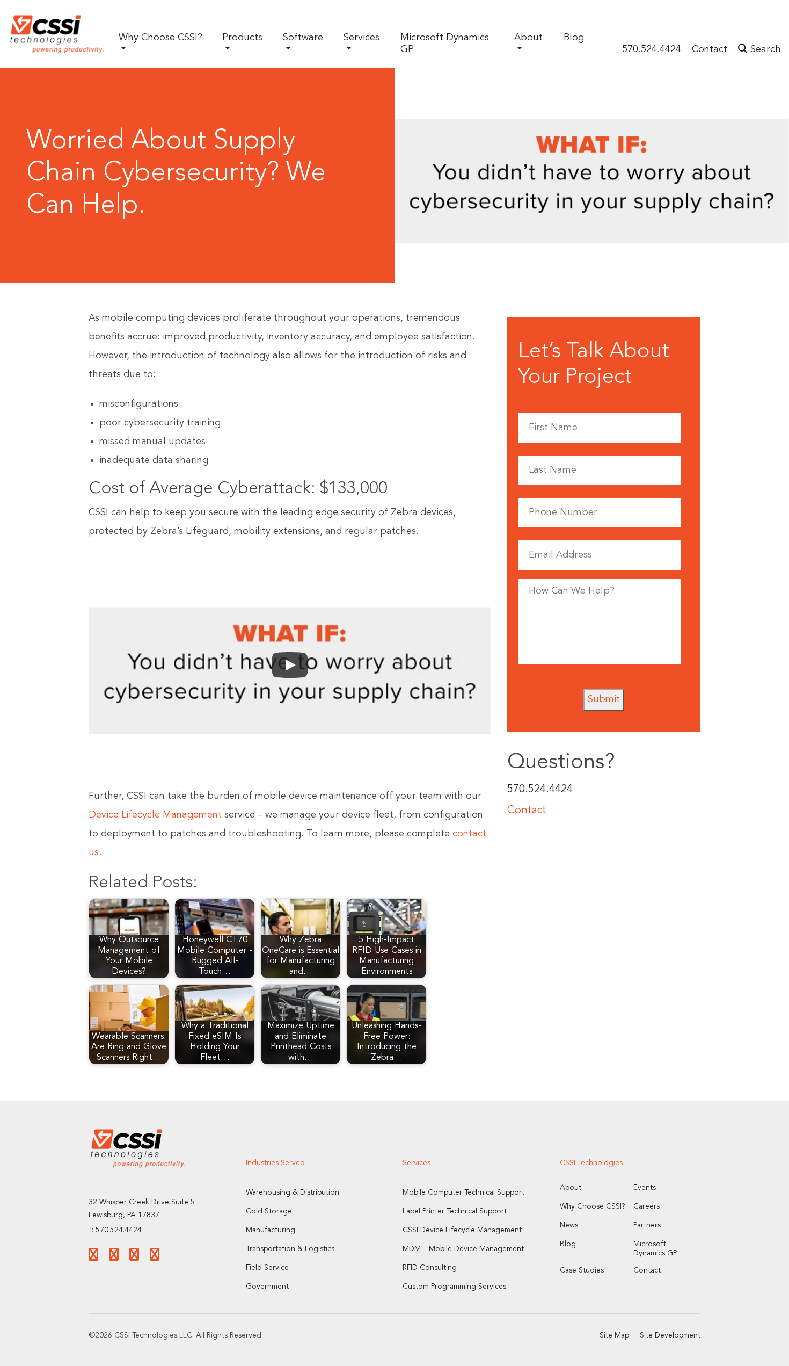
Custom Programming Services (454, 1286)
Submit (604, 699)
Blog (574, 37)
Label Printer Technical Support (455, 1211)
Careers (646, 1206)
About (570, 1187)
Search (764, 49)
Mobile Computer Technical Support (463, 1192)
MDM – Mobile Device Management (463, 1249)
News (569, 1225)
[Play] (290, 665)
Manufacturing (270, 1230)
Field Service (267, 1267)
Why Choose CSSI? (592, 1206)
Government (267, 1286)
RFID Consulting (430, 1267)
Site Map (614, 1335)
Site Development (670, 1335)
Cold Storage (269, 1211)
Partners (647, 1225)
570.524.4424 (651, 49)
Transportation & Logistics (290, 1249)
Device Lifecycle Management (155, 815)
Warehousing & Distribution (292, 1192)
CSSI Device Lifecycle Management (462, 1230)
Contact (709, 49)
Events (644, 1187)
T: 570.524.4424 (115, 1230)
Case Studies (582, 1270)
